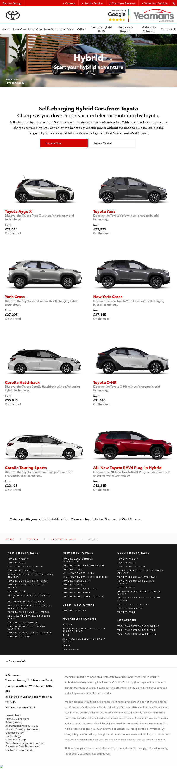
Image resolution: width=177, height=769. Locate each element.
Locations (126, 620)
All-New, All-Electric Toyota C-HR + (29, 596)
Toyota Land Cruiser (23, 622)
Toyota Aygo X (18, 558)
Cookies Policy (14, 732)
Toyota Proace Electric (80, 588)
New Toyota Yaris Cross (25, 566)
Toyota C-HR (16, 591)
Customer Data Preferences (22, 746)
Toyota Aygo (126, 612)
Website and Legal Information (24, 743)
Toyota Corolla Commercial (84, 565)
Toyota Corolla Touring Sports (26, 585)
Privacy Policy (13, 722)
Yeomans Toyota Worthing (137, 633)
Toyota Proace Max (77, 592)
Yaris (66, 645)
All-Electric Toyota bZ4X (26, 601)
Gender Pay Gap (15, 739)
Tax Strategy (13, 736)
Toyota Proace (73, 584)
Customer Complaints (19, 749)
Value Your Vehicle (155, 3)
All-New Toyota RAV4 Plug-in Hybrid (29, 617)
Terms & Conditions (17, 718)
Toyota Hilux (72, 569)
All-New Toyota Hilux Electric (85, 577)
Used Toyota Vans (79, 604)
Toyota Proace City (77, 580)
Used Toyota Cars (133, 553)
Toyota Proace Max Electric (83, 596)
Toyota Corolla (74, 610)
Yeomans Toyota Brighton (136, 629)
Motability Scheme (79, 618)
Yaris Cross (71, 649)
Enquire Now (54, 143)
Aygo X (68, 624)
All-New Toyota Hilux (79, 573)
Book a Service (93, 3)
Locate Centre (103, 143)
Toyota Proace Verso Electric (30, 632)
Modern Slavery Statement (22, 729)
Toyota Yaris (17, 562)
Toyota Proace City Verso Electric (26, 627)
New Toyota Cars (23, 553)
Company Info (17, 661)
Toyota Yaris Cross (22, 570)
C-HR (66, 634)
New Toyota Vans (78, 553)
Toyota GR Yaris (19, 636)
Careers (70, 3)
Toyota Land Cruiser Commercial (78, 560)
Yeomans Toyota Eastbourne (138, 626)
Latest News (13, 715)
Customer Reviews (123, 3)
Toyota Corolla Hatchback (28, 580)
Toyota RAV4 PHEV (130, 608)
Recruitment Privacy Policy (21, 725)
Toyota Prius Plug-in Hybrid (28, 612)
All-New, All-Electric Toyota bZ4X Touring (29, 606)
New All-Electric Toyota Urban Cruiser (31, 575)
